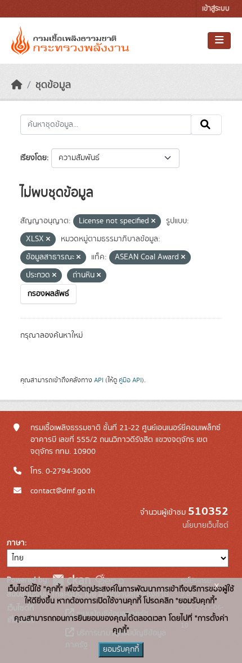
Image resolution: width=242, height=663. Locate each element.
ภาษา (16, 543)
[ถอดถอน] (153, 221)
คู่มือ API (130, 380)
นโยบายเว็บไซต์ (205, 525)
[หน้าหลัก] (17, 85)
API (99, 380)
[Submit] (206, 124)
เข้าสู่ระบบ (216, 8)
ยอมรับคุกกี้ (121, 649)
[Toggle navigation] (219, 40)
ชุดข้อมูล (53, 85)
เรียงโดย (33, 157)
